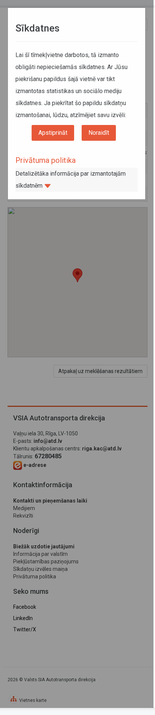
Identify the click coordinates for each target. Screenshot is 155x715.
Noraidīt (98, 132)
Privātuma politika (45, 160)
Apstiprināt (52, 132)
